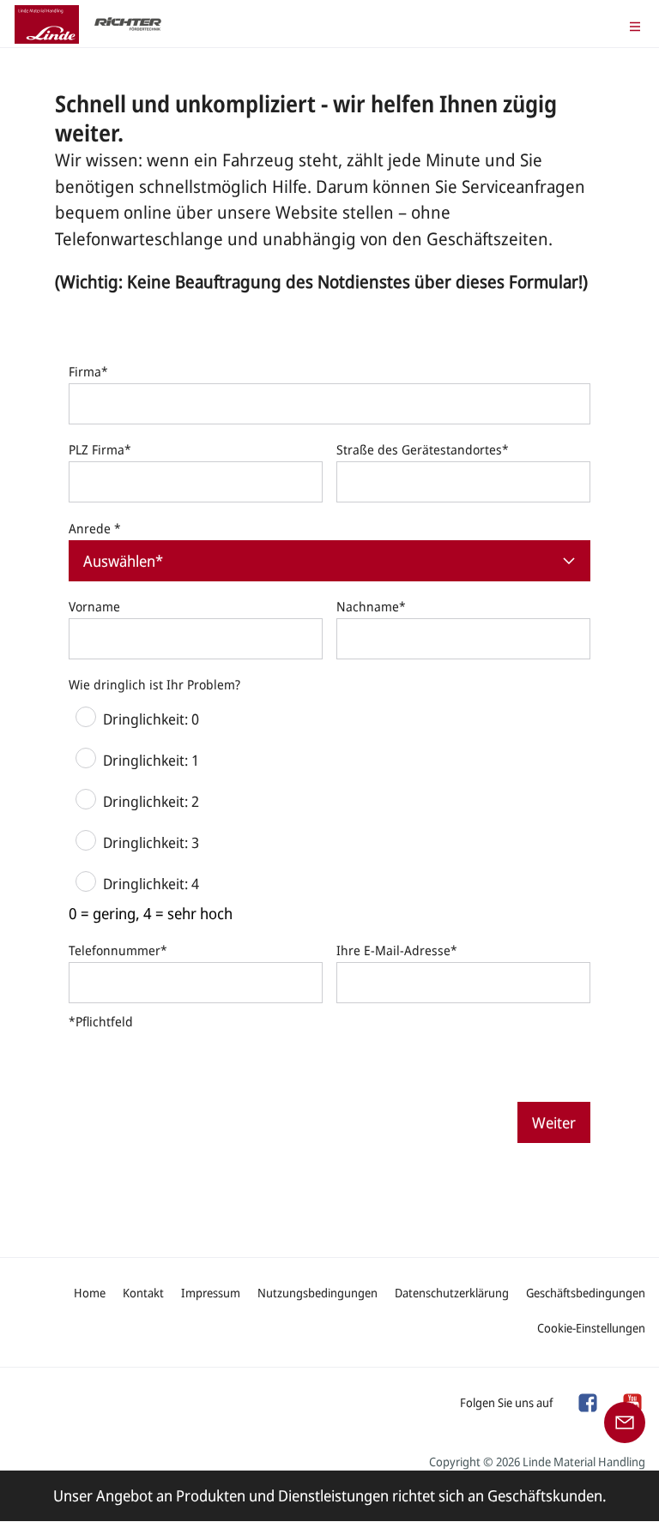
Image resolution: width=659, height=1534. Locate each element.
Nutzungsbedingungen (317, 1292)
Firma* (88, 371)
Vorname (94, 606)
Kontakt (143, 1292)
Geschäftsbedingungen (585, 1292)
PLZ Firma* (100, 449)
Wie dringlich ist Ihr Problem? (154, 684)
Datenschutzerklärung (452, 1292)
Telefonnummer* (118, 950)
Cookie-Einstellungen (591, 1328)
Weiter (554, 1122)
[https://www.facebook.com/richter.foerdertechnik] (587, 1401)
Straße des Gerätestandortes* (422, 449)
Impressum (210, 1292)
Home (90, 1292)
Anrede (95, 528)
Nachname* (371, 606)
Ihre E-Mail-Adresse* (396, 950)
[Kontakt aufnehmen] (624, 1421)
